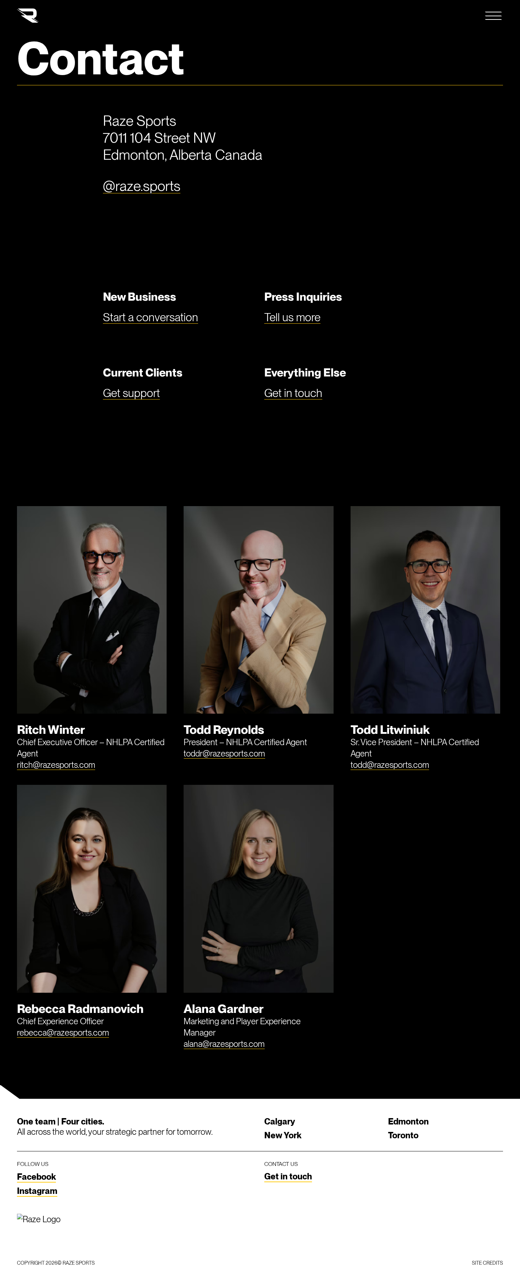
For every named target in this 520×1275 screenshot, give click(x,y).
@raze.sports (141, 185)
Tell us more (292, 317)
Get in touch (293, 393)
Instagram (37, 1191)
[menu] (494, 15)
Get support (131, 393)
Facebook (36, 1177)
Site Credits (487, 1263)
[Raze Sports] (28, 15)
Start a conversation (150, 317)
